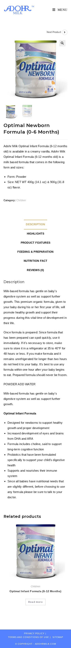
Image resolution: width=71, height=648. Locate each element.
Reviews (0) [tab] (35, 270)
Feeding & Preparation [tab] (35, 251)
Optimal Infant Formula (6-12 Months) (35, 591)
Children (21, 200)
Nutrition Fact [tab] (36, 260)
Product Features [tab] (35, 242)
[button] (62, 43)
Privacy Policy (34, 633)
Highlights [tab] (35, 233)
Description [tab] (35, 224)
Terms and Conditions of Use (28, 637)
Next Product (54, 32)
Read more (35, 602)
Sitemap (57, 637)
